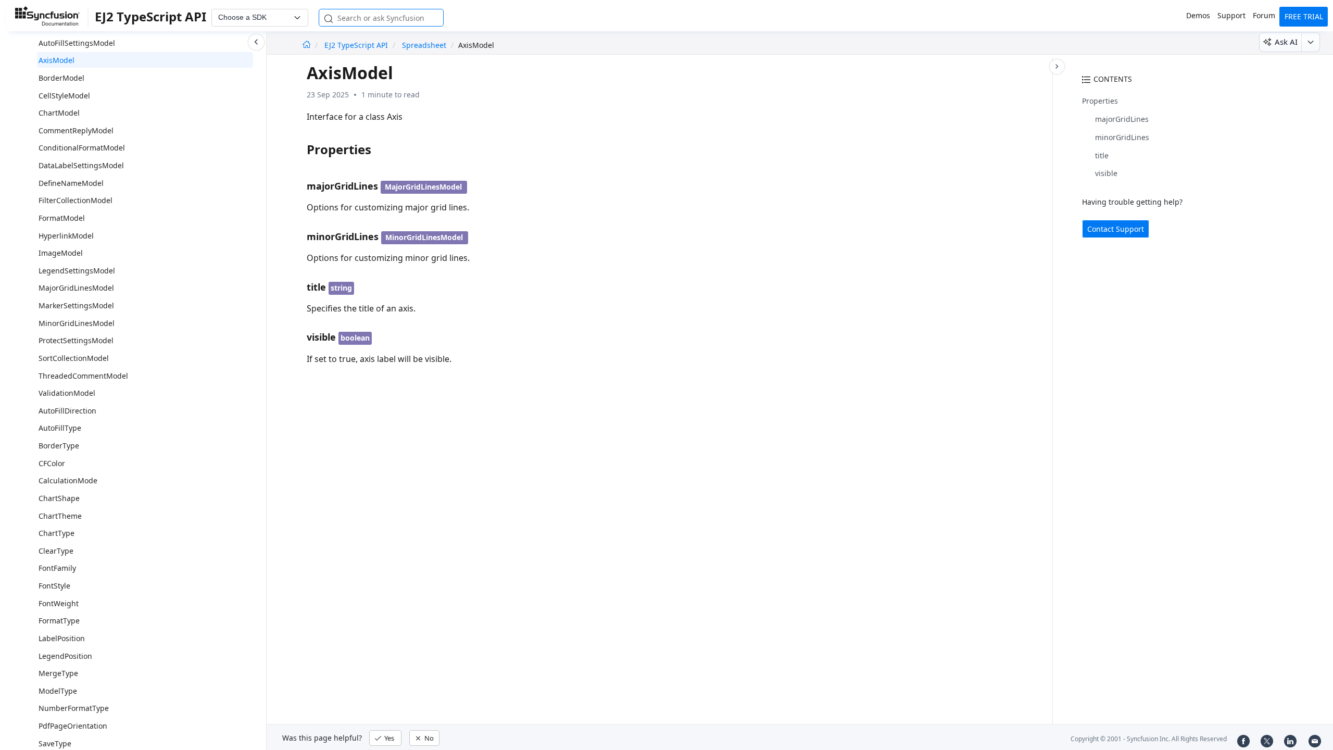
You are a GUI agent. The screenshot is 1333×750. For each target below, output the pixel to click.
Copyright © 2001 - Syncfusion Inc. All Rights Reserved (1149, 738)
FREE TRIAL (1304, 16)
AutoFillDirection (67, 411)
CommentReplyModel (76, 130)
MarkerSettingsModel (76, 305)
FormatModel (62, 218)
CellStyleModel (64, 96)
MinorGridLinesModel (77, 323)
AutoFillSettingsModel (77, 43)
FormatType (59, 621)
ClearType (56, 551)
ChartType (56, 533)
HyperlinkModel (66, 236)
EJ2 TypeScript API (357, 45)
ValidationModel (67, 393)
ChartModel (59, 113)
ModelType (58, 691)
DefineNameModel (71, 183)
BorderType (59, 446)
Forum (1264, 15)
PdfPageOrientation (73, 726)
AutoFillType (60, 428)
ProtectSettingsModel (76, 340)
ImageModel (61, 253)
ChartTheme (60, 516)
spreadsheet (424, 45)
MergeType (58, 673)
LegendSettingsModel (77, 271)
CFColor (52, 463)
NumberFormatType (74, 708)
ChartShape (59, 498)
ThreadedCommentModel (83, 376)
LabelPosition (62, 638)
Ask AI (1286, 41)
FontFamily (57, 568)
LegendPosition (65, 656)
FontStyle (54, 586)
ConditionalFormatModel (82, 148)
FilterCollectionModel (75, 200)
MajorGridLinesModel (76, 288)
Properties (1100, 101)
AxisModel (56, 60)
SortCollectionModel (74, 358)
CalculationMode (68, 480)
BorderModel (61, 78)
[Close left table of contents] (256, 42)
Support (1231, 15)
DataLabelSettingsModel (81, 165)
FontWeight (59, 603)
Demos (1198, 15)
